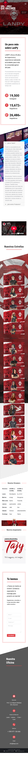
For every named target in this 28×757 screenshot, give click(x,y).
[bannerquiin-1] (14, 410)
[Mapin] (14, 291)
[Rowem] (14, 279)
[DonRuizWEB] (14, 459)
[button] (3, 549)
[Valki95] (14, 348)
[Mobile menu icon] (25, 4)
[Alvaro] (14, 304)
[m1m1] (14, 373)
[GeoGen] (14, 397)
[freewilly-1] (14, 422)
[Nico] (14, 328)
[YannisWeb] (14, 434)
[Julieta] (14, 446)
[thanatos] (14, 360)
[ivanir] (14, 385)
